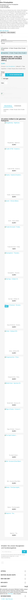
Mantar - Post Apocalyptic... (14, 507)
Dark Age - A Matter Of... (14, 298)
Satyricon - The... (14, 533)
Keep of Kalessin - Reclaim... (14, 325)
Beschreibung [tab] (8, 105)
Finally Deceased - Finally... (14, 246)
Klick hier (10, 593)
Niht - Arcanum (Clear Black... (14, 481)
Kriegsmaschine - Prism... (14, 377)
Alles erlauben (11, 32)
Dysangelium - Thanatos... (14, 272)
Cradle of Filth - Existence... (14, 168)
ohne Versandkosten (10, 66)
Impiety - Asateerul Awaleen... (14, 194)
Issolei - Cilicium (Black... (14, 220)
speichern (3, 32)
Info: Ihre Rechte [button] (4, 30)
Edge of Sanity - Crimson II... (14, 429)
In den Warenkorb (14, 75)
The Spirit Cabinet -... (14, 455)
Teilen (5, 82)
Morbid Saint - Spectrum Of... (14, 403)
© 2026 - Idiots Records (7, 599)
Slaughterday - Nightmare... (14, 142)
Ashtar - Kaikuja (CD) (14, 351)
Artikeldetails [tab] (17, 105)
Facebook (2, 562)
